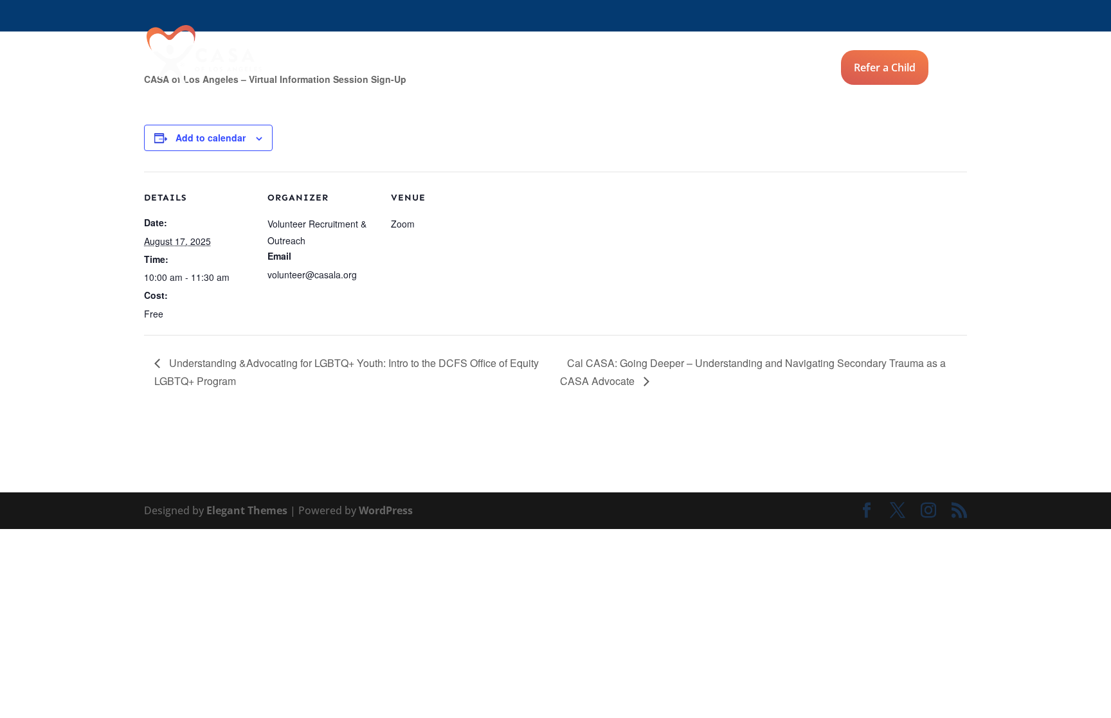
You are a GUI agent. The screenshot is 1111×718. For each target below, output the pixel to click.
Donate (949, 69)
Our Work (687, 69)
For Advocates (776, 69)
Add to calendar (211, 137)
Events (526, 69)
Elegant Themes (246, 510)
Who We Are (603, 69)
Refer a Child (885, 67)
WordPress (386, 510)
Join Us (464, 69)
